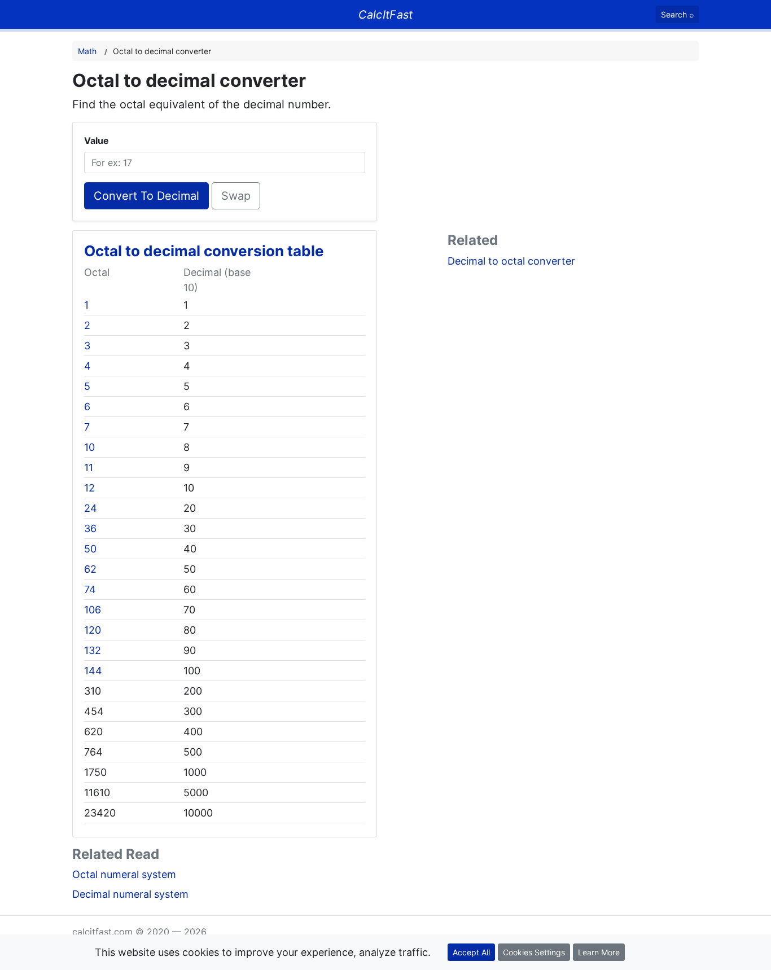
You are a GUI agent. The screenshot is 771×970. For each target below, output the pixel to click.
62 (90, 569)
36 (90, 528)
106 (92, 610)
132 (92, 650)
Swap (236, 196)
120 (92, 630)
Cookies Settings (534, 952)
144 (93, 671)
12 (89, 488)
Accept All (471, 952)
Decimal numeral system (130, 894)
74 (90, 589)
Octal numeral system (124, 874)
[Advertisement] (573, 149)
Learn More (599, 952)
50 (90, 549)
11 (88, 467)
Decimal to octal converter (511, 261)
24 (90, 508)
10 (89, 447)
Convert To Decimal (146, 196)
